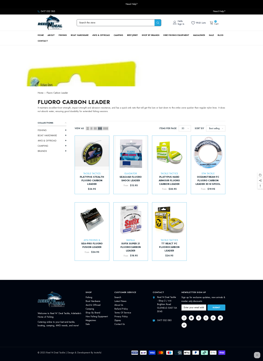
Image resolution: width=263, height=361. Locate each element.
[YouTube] (220, 318)
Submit (216, 307)
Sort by (199, 128)
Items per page (168, 128)
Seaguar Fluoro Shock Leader (131, 179)
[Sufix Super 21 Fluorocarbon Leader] (131, 219)
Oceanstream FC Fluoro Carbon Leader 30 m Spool (208, 180)
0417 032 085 (48, 11)
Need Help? (132, 4)
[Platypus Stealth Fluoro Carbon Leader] (92, 153)
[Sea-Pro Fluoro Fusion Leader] (92, 219)
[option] (131, 4)
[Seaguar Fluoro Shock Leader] (131, 153)
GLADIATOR (130, 173)
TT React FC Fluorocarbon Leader (169, 247)
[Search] (119, 22)
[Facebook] (184, 318)
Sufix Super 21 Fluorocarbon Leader (131, 247)
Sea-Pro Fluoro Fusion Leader (92, 245)
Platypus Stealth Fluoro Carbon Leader (92, 180)
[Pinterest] (198, 318)
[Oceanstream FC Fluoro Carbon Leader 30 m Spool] (208, 153)
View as (79, 128)
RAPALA (130, 240)
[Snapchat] (213, 318)
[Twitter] (184, 325)
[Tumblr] (205, 318)
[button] (52, 130)
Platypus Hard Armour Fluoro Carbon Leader (169, 180)
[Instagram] (191, 318)
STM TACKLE (208, 173)
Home (40, 92)
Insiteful (97, 352)
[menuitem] (52, 130)
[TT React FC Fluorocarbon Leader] (169, 219)
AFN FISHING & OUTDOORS (92, 242)
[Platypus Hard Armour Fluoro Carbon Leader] (169, 153)
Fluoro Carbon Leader (57, 92)
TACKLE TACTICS (92, 173)
